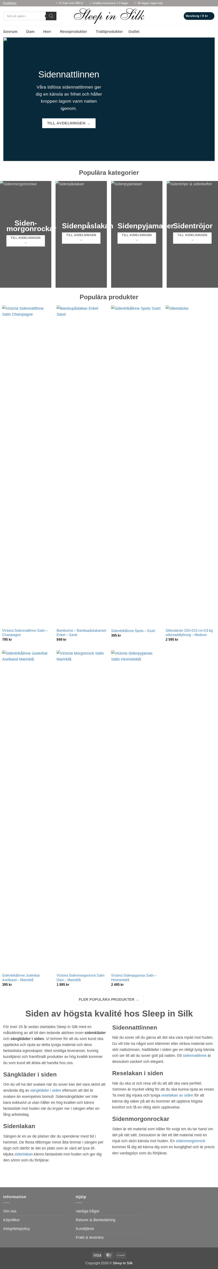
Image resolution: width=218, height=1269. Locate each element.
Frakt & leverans (90, 1237)
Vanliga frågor (87, 1211)
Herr (47, 31)
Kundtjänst (85, 1229)
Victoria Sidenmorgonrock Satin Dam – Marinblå (81, 978)
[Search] (51, 16)
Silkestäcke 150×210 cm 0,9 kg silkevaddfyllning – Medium (189, 633)
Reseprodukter (73, 31)
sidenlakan (23, 1154)
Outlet (133, 31)
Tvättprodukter (109, 31)
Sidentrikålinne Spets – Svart (133, 631)
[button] (199, 16)
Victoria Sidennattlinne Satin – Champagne (25, 633)
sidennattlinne (195, 1055)
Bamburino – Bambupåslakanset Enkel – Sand (81, 633)
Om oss (9, 1211)
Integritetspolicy (16, 1229)
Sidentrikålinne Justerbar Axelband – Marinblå (21, 978)
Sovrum (10, 31)
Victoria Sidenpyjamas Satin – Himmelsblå (134, 978)
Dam (30, 31)
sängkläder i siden (45, 1090)
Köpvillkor (11, 1220)
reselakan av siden (177, 1095)
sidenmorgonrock (190, 1141)
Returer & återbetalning (95, 1220)
